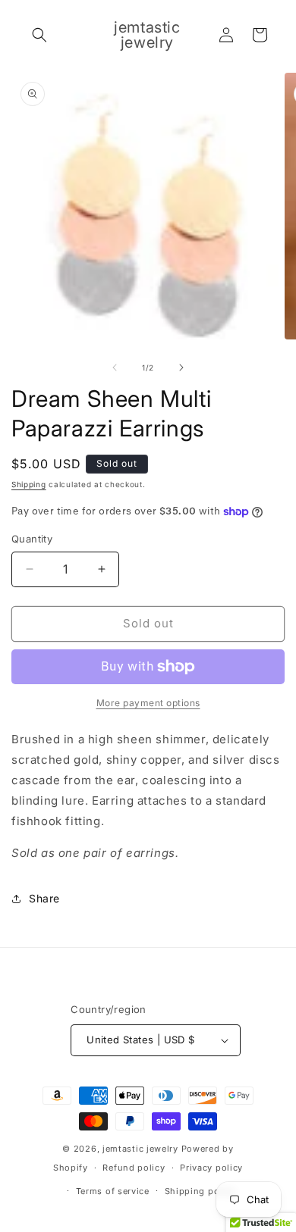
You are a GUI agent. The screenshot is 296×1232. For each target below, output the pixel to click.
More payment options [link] (148, 702)
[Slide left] (114, 367)
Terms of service (113, 1191)
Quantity (31, 539)
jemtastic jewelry (140, 1148)
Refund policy (133, 1167)
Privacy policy (211, 1167)
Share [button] (44, 898)
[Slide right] (181, 367)
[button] (39, 35)
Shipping (28, 484)
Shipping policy (200, 1191)
